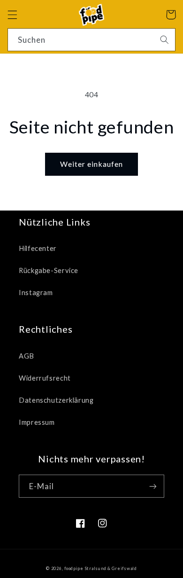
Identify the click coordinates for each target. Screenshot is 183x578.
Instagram (36, 292)
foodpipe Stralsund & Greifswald (100, 568)
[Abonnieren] (153, 486)
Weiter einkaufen (91, 163)
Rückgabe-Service (48, 270)
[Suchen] (164, 39)
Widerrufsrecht (45, 378)
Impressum (37, 422)
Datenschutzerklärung (56, 400)
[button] (12, 14)
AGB (26, 355)
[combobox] (91, 40)
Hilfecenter (38, 248)
